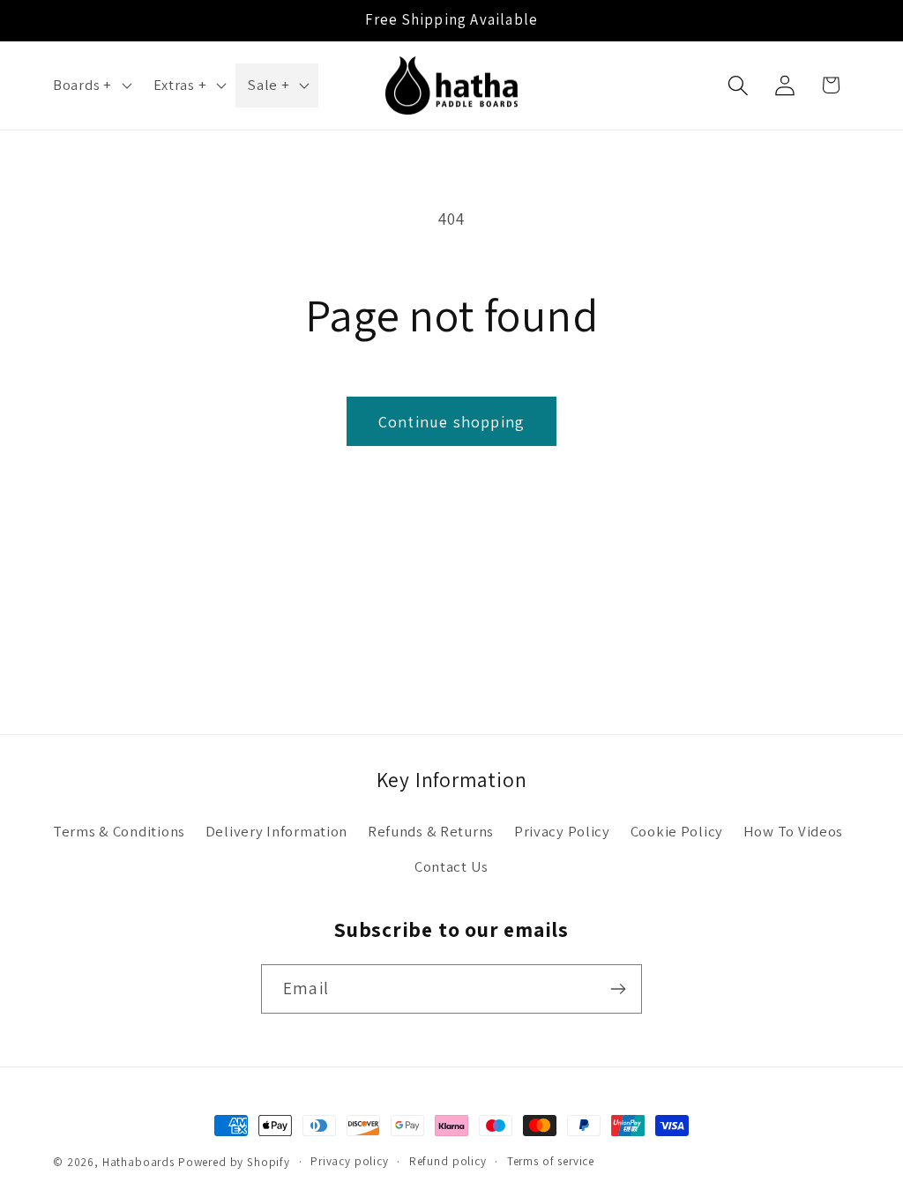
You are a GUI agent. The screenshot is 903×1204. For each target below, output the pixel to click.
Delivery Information (276, 831)
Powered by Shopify (234, 1162)
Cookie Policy (677, 831)
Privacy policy (349, 1161)
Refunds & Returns (431, 831)
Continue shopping (451, 422)
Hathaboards (138, 1162)
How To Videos (793, 831)
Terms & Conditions (119, 831)
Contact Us (451, 866)
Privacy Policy (562, 831)
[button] (91, 85)
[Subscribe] (617, 989)
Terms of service (550, 1161)
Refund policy (448, 1161)
